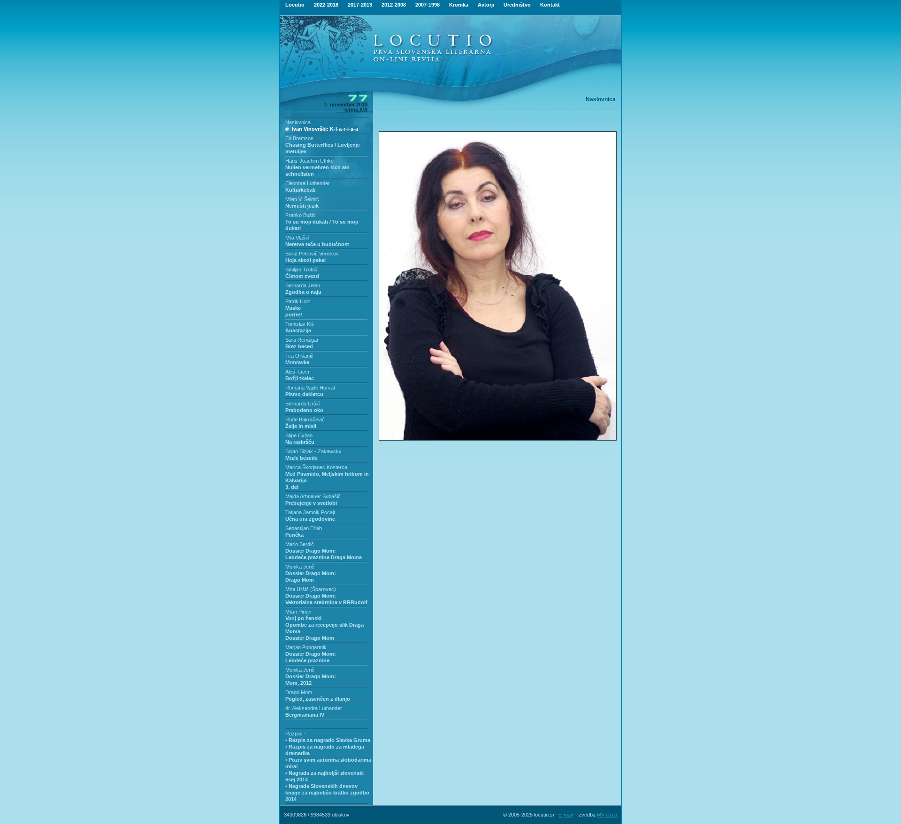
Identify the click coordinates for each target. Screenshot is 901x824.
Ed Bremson (299, 138)
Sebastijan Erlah (303, 528)
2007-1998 (427, 4)
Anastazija (298, 330)
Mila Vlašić (297, 237)
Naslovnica (298, 122)
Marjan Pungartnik (306, 647)
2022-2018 (326, 4)
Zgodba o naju (303, 292)
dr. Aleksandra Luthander (313, 708)
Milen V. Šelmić (302, 199)
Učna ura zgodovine (310, 519)
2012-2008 (394, 4)
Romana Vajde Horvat (310, 387)
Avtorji (486, 4)
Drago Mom (298, 692)
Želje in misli (300, 426)
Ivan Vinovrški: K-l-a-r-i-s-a (325, 129)
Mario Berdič (299, 544)
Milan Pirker (298, 611)
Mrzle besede (301, 458)
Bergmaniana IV (304, 715)
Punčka (294, 535)
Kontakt (550, 4)
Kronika (458, 4)
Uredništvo (517, 4)
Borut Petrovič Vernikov (312, 253)
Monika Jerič (299, 566)
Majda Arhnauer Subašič (313, 496)
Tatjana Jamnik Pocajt (310, 512)
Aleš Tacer (297, 372)
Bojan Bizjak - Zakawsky (313, 451)
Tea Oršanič (299, 356)
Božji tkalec (299, 378)
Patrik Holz (297, 301)
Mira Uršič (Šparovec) (310, 589)
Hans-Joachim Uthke (309, 161)
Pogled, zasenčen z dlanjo (317, 699)
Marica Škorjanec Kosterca (316, 467)
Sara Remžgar (302, 340)
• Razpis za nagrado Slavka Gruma (327, 740)
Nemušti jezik (302, 206)
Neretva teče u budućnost (317, 244)
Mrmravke (297, 362)
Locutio (295, 4)
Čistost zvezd (302, 276)
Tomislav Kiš (299, 324)
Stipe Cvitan (299, 435)
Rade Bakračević (305, 419)
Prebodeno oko (304, 410)
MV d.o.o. (607, 814)
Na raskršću (299, 442)
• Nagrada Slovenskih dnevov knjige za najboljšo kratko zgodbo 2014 (327, 792)
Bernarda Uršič (302, 403)
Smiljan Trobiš (301, 269)
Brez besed (299, 346)
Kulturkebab (300, 190)
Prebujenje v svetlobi (311, 503)
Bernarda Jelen (302, 285)
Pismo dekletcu (304, 394)
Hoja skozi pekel (305, 260)
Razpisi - (295, 733)
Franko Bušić (300, 215)
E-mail (565, 814)
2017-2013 (360, 4)
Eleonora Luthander (307, 183)
